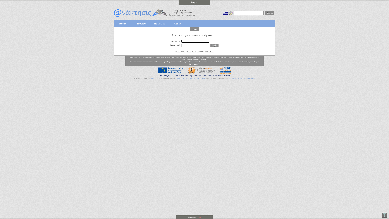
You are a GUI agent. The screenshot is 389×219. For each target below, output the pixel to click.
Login (194, 2)
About (177, 23)
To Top (384, 215)
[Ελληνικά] (225, 12)
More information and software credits (242, 78)
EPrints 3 (154, 78)
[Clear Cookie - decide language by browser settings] (230, 12)
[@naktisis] (159, 17)
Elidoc (198, 217)
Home (122, 23)
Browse (141, 23)
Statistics (159, 23)
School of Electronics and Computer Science (190, 78)
